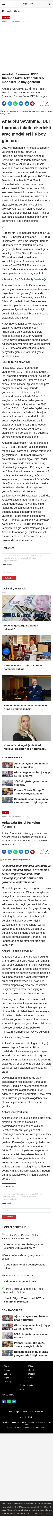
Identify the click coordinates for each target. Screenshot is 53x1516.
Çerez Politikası (36, 1411)
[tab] (9, 548)
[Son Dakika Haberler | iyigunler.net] (26, 3)
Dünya (6, 1366)
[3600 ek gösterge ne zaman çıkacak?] (26, 608)
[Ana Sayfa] (3, 11)
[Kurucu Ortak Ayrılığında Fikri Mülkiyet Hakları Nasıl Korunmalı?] (26, 728)
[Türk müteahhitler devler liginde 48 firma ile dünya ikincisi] (26, 688)
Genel (31, 1370)
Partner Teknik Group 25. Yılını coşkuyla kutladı (23, 667)
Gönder (9, 578)
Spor (30, 1378)
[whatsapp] (15, 103)
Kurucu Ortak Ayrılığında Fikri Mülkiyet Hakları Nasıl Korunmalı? (25, 747)
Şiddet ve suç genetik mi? (20, 1281)
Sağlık (6, 1378)
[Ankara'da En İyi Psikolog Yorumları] (15, 860)
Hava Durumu (8, 1395)
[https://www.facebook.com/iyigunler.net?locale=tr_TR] (4, 1401)
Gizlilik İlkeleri (26, 1417)
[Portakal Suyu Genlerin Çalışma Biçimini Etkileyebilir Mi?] (26, 1236)
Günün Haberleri (26, 1385)
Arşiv (21, 1389)
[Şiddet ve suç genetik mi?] (26, 1275)
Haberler (9, 11)
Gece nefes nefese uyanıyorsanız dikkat (24, 1266)
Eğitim (31, 1366)
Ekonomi (17, 11)
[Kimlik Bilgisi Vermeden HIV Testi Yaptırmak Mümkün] (26, 1290)
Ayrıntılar (38, 1513)
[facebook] (4, 103)
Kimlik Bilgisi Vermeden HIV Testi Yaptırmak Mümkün (24, 1300)
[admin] (14, 1401)
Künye (16, 1411)
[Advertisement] (26, 47)
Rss (10, 1411)
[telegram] (21, 103)
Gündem (7, 1374)
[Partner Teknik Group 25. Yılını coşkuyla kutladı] (26, 648)
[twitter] (10, 103)
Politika (31, 1374)
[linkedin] (27, 103)
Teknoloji (8, 1381)
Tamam (47, 1513)
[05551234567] (9, 1401)
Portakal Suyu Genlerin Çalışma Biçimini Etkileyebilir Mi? (24, 1246)
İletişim (24, 1411)
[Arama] (50, 4)
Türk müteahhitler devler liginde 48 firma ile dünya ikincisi (25, 707)
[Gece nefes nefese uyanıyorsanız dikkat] (26, 1257)
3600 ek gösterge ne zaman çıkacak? (21, 627)
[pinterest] (32, 103)
